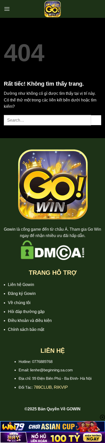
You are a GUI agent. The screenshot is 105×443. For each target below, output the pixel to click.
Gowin (10, 229)
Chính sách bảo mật (26, 329)
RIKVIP (61, 387)
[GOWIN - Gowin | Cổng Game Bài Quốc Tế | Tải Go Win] (52, 9)
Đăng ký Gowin (22, 293)
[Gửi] (96, 120)
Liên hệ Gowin (21, 284)
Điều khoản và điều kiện (30, 320)
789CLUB (43, 387)
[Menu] (7, 9)
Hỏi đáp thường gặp (26, 311)
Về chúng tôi (19, 303)
